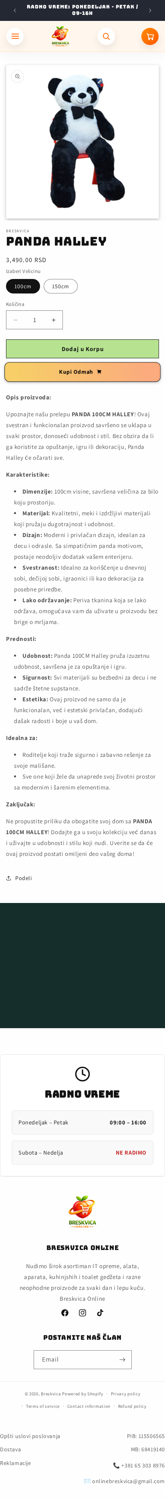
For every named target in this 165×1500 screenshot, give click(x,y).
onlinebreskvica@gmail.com (128, 1481)
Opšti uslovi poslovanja (30, 1436)
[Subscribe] (122, 1359)
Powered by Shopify (82, 1394)
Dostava (10, 1449)
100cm (23, 286)
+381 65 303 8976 (143, 1465)
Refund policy (132, 1406)
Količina (15, 304)
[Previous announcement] (15, 10)
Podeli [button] (23, 878)
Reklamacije (15, 1463)
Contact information (89, 1406)
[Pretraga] (106, 36)
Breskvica (51, 1394)
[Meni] (15, 36)
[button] (82, 958)
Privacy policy (126, 1394)
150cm (60, 286)
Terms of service (43, 1406)
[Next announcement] (150, 10)
